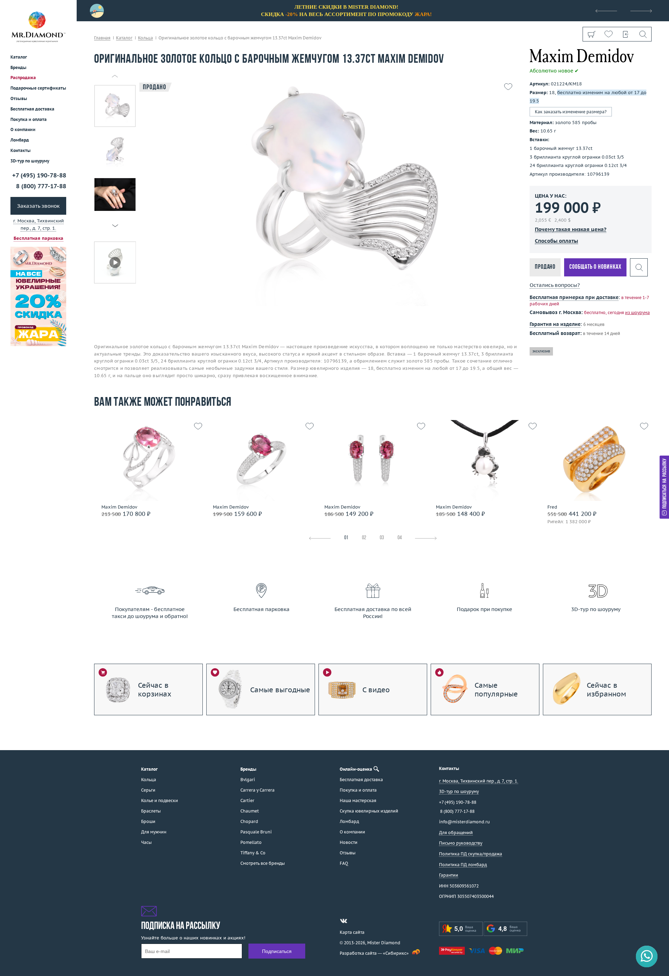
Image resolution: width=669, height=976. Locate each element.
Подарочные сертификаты (38, 88)
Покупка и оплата (28, 119)
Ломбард (19, 140)
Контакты (20, 150)
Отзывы (18, 98)
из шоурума (637, 312)
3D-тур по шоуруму (29, 160)
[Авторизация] (625, 34)
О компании (23, 129)
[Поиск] (642, 34)
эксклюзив (541, 351)
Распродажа (23, 77)
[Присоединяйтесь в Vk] (343, 921)
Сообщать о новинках (595, 267)
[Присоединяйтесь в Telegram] (356, 921)
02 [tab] (364, 538)
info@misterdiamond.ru (464, 821)
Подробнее (147, 481)
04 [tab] (400, 538)
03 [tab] (382, 538)
